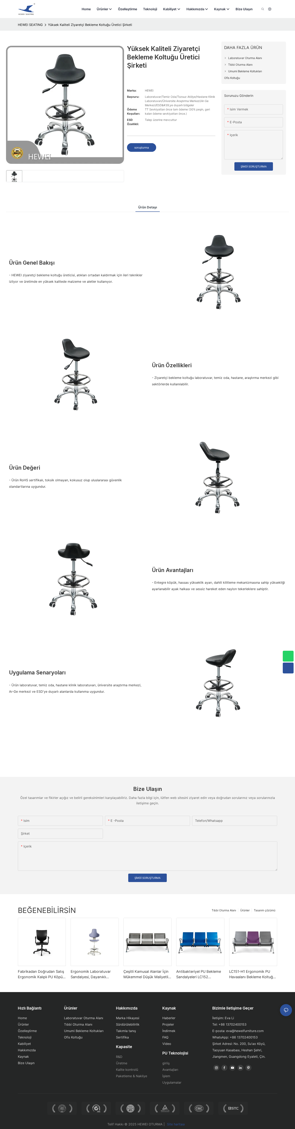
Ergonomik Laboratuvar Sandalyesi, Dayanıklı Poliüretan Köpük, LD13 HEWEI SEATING (91, 974)
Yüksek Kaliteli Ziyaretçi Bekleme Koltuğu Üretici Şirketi (90, 25)
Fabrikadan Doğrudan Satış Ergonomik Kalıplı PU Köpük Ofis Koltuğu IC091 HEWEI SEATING (41, 974)
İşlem (166, 1076)
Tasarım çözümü (264, 910)
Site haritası (176, 1124)
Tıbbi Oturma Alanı (224, 910)
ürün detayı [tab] (147, 207)
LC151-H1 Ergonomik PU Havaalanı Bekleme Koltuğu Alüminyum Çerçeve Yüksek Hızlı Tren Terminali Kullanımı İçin (252, 974)
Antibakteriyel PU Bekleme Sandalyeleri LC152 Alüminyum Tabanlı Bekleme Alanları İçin (200, 974)
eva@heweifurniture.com (245, 1031)
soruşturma (141, 147)
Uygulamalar (171, 1082)
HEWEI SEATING (30, 25)
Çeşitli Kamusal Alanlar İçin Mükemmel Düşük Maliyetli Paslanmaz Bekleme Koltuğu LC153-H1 (147, 974)
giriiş (166, 1063)
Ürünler (245, 910)
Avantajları (170, 1070)
